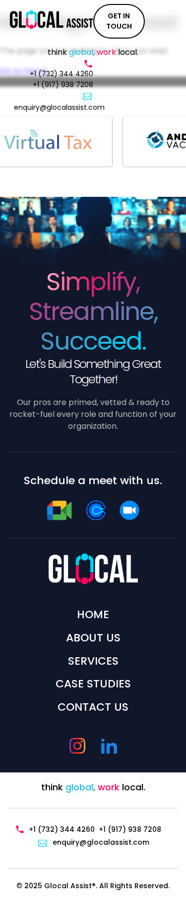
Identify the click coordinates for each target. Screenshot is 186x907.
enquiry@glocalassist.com (59, 107)
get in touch (119, 21)
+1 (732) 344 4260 (61, 74)
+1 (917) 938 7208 (63, 85)
